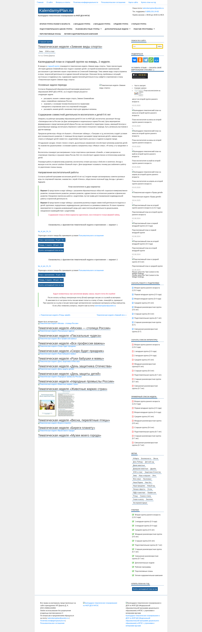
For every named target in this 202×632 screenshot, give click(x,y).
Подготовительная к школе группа (56, 29)
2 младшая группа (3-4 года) (145, 355)
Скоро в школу (138, 499)
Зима (41, 51)
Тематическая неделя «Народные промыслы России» (76, 381)
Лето (154, 475)
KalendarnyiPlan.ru (55, 10)
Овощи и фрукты (139, 489)
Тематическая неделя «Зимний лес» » (111, 315)
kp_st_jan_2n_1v (44, 231)
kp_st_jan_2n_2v (44, 266)
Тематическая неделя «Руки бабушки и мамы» (71, 358)
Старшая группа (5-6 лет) (144, 314)
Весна (155, 458)
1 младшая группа (81, 24)
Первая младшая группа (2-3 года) (147, 294)
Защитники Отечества (153, 472)
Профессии (152, 492)
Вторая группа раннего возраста (55, 24)
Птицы (135, 496)
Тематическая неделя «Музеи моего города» (69, 435)
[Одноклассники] (140, 59)
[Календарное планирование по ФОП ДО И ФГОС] (101, 605)
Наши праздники (139, 486)
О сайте (50, 2)
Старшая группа (138, 24)
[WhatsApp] (150, 59)
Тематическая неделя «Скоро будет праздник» (71, 351)
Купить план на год (148, 2)
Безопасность (146, 458)
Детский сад (149, 462)
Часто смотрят (140, 85)
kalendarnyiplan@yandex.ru (153, 8)
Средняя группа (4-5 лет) (144, 303)
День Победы (138, 462)
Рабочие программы (143, 29)
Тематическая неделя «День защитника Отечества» (75, 366)
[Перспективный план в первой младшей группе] (147, 223)
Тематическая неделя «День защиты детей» (69, 373)
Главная (40, 2)
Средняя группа (121, 24)
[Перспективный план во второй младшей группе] (147, 241)
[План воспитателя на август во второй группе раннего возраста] (139, 90)
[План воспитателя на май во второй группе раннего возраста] (147, 151)
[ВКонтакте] (134, 59)
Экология (149, 499)
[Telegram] (145, 59)
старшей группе (53, 66)
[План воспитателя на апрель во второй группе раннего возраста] (147, 172)
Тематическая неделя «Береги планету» (66, 427)
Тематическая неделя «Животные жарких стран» (72, 389)
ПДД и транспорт (139, 492)
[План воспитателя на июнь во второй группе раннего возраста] (147, 131)
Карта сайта (133, 2)
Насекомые (147, 479)
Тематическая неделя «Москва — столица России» (74, 328)
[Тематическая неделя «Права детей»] (147, 192)
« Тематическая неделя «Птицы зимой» (54, 315)
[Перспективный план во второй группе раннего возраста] (147, 205)
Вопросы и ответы (63, 2)
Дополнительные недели (116, 29)
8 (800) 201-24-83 (152, 11)
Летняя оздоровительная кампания (81, 34)
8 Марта (136, 458)
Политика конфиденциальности (85, 2)
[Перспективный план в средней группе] (147, 259)
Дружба (153, 469)
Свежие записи (140, 88)
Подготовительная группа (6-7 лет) (147, 318)
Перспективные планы (50, 34)
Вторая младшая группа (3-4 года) (147, 299)
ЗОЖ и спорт (49, 51)
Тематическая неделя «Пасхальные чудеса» (69, 335)
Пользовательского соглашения (91, 235)
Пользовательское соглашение (113, 2)
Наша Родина (138, 482)
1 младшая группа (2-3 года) (145, 351)
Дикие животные (139, 465)
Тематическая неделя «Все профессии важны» (71, 343)
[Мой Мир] (156, 59)
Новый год (151, 486)
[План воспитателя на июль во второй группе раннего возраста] (147, 110)
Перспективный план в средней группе (147, 266)
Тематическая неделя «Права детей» (146, 197)
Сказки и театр (145, 496)
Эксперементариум (140, 503)
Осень (150, 489)
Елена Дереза (49, 56)
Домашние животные (140, 469)
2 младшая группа (101, 24)
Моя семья (137, 479)
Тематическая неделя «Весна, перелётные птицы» (74, 420)
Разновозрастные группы (88, 29)
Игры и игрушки (144, 475)
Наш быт (148, 482)
